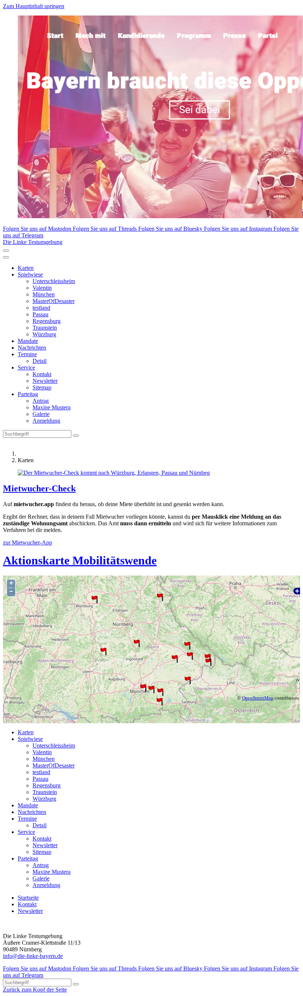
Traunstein (45, 327)
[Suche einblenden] (6, 251)
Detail (40, 361)
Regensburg (47, 321)
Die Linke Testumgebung (32, 242)
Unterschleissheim (54, 281)
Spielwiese (30, 274)
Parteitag (28, 394)
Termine (27, 354)
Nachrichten (32, 347)
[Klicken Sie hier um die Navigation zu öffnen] (6, 257)
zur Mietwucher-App (27, 542)
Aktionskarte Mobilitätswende (80, 560)
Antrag (41, 401)
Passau (40, 314)
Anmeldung (46, 421)
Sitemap (42, 387)
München (44, 294)
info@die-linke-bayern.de (33, 956)
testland (41, 308)
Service (26, 367)
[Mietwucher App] (151, 473)
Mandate (28, 341)
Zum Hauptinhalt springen (33, 6)
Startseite (28, 897)
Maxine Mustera (52, 407)
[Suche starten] (76, 436)
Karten (26, 268)
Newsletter (45, 381)
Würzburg (44, 334)
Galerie (41, 414)
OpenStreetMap (257, 698)
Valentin (42, 288)
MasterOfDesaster (54, 301)
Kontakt (42, 374)
